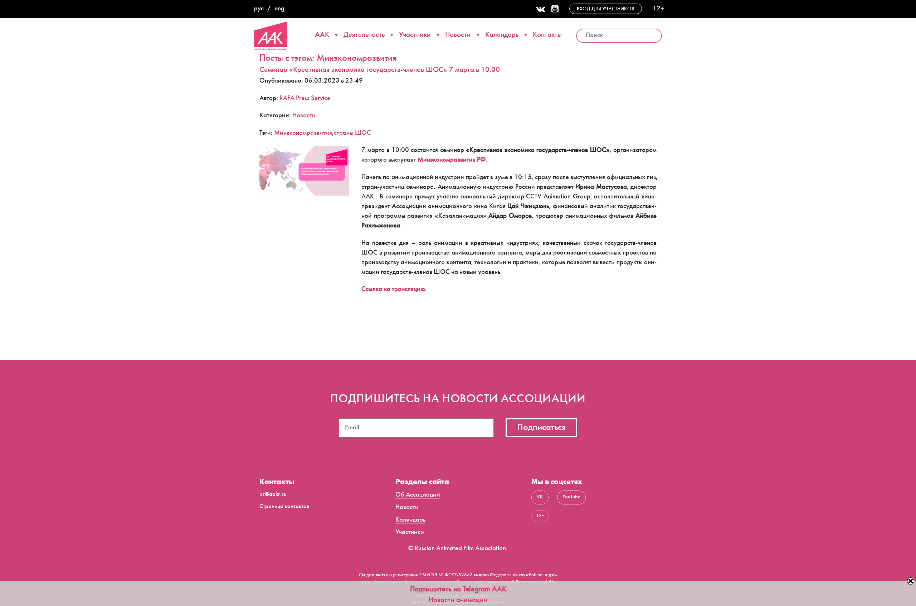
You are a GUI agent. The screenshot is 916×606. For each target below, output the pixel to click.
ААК (322, 35)
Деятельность (364, 35)
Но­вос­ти (304, 116)
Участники (415, 35)
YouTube (571, 497)
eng (279, 9)
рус (259, 9)
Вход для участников (605, 9)
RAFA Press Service (304, 98)
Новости (458, 35)
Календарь (501, 35)
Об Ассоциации (417, 495)
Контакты (547, 35)
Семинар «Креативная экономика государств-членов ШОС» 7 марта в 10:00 (379, 70)
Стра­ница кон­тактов (284, 506)
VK (540, 497)
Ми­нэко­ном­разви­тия (303, 133)
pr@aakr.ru (273, 494)
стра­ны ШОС (352, 133)
